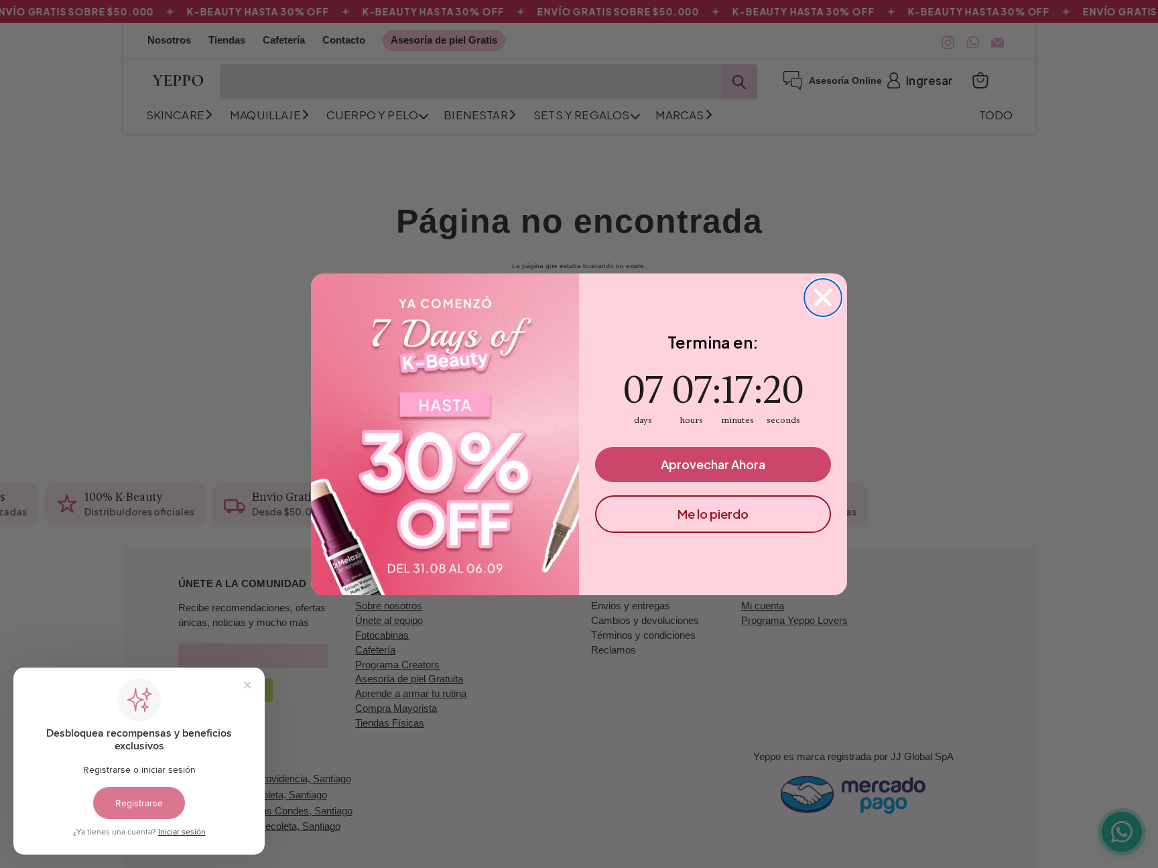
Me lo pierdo (713, 513)
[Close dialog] (823, 297)
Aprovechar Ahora (713, 464)
